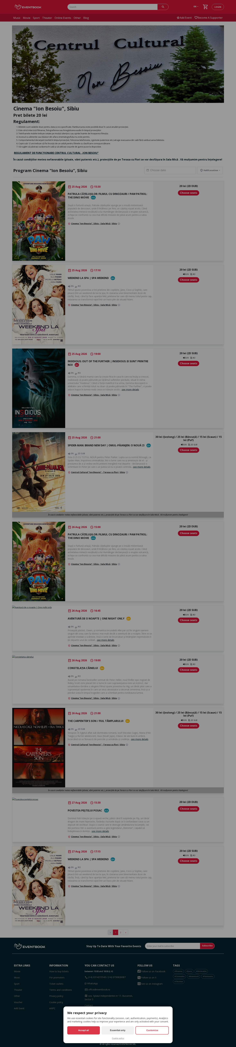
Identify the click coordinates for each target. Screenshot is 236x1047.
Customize (152, 1030)
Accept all (83, 1030)
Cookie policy (118, 1038)
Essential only (117, 1030)
